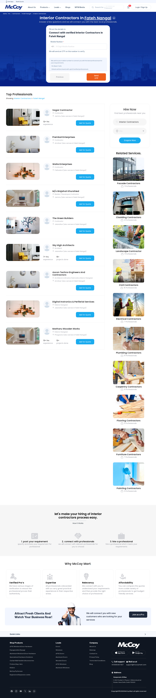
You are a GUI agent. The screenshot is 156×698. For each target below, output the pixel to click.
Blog (91, 664)
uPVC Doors (60, 653)
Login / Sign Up (141, 7)
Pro (9, 14)
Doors (58, 646)
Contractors (16, 14)
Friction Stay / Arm (16, 664)
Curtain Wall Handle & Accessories (22, 660)
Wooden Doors (61, 660)
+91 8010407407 (117, 665)
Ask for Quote (85, 123)
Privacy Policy (94, 657)
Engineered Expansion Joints (20, 674)
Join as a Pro (138, 615)
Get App (10, 1)
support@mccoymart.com (136, 665)
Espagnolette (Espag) (17, 650)
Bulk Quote (20, 1)
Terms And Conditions (97, 660)
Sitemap (92, 650)
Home (5, 14)
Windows (59, 650)
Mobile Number (57, 42)
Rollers (12, 667)
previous (59, 77)
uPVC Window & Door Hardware (21, 646)
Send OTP (96, 76)
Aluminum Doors (61, 657)
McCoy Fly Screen (16, 671)
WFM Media (80, 7)
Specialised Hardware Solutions (21, 657)
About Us (32, 7)
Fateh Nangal (27, 14)
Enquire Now (130, 140)
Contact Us (93, 653)
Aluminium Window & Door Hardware (23, 653)
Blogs (67, 7)
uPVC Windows (61, 664)
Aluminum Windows (63, 667)
